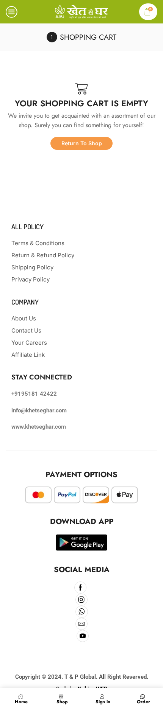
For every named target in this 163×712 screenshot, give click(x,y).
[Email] (81, 624)
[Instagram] (81, 600)
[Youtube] (82, 636)
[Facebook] (80, 587)
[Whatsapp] (81, 612)
